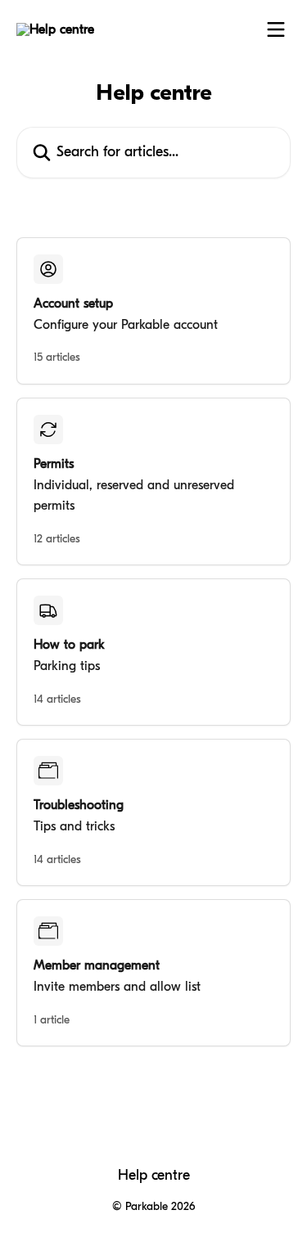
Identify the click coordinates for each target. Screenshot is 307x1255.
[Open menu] (276, 29)
